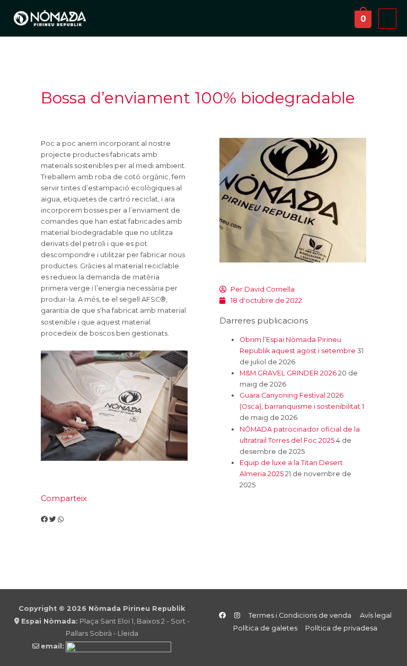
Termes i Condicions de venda (300, 615)
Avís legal (376, 615)
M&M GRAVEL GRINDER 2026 (288, 373)
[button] (44, 519)
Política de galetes (265, 628)
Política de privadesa (341, 628)
